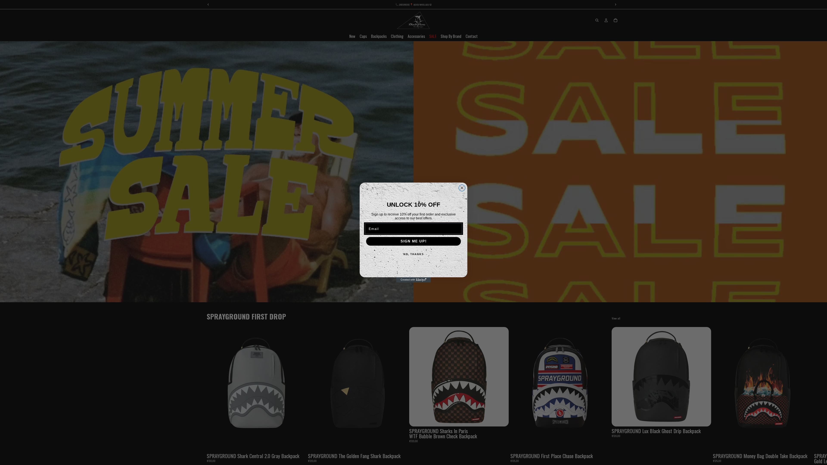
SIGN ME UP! (414, 241)
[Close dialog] (462, 188)
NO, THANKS (413, 254)
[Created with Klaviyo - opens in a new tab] (413, 279)
